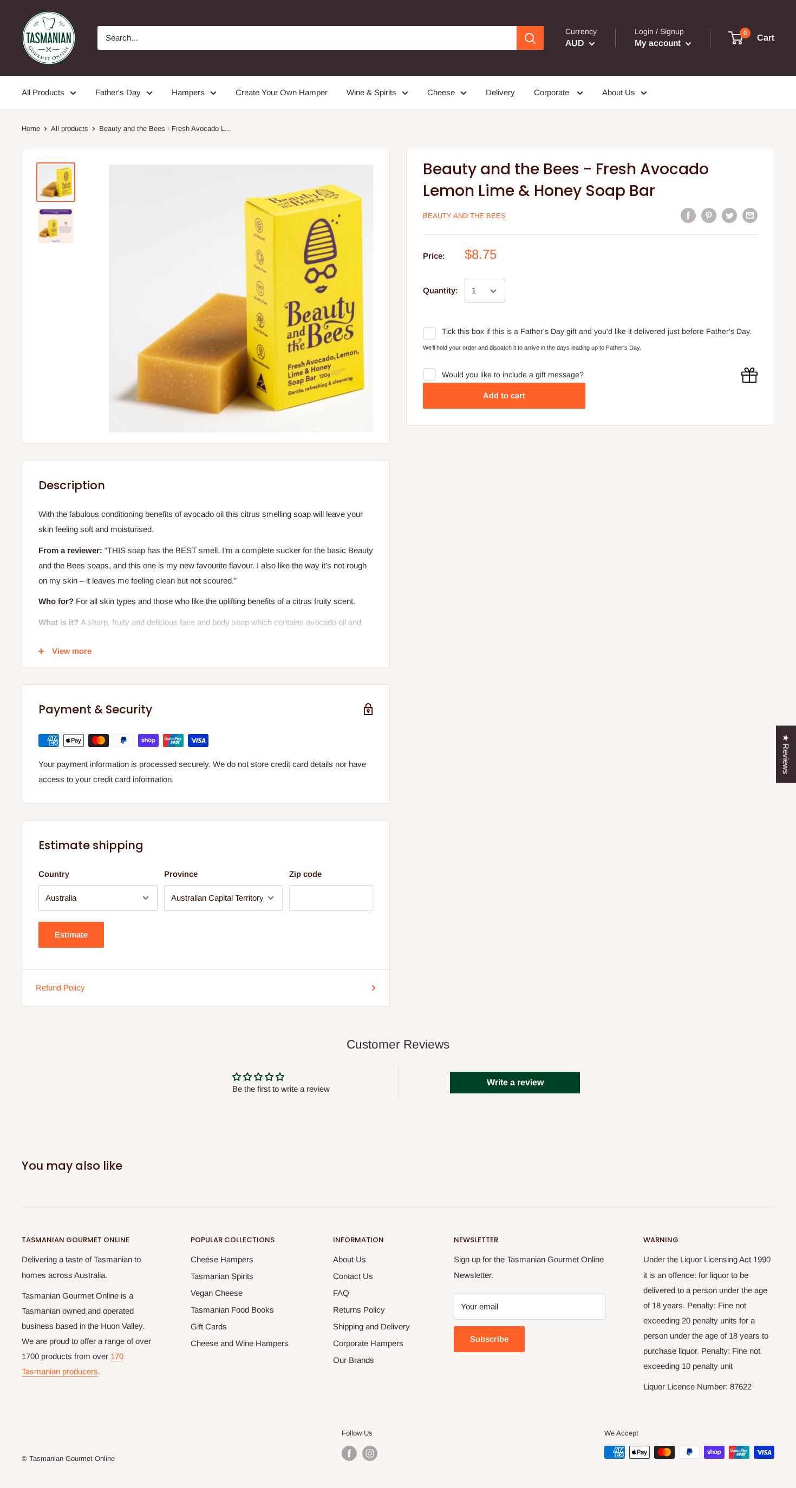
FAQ (341, 1292)
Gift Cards (209, 1326)
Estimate (71, 934)
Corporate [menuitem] (552, 92)
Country (53, 874)
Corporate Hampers (368, 1343)
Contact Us (353, 1276)
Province (181, 874)
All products (69, 128)
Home (31, 128)
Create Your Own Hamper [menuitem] (282, 92)
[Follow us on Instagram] (369, 1453)
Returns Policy (359, 1309)
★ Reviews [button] (786, 754)
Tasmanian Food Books (232, 1309)
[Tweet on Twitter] (729, 215)
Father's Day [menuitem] (118, 92)
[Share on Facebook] (688, 215)
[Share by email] (750, 215)
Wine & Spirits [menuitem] (371, 92)
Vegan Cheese (217, 1292)
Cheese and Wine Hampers (240, 1343)
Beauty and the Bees (464, 216)
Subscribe (489, 1338)
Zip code (305, 874)
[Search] (530, 38)
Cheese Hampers (222, 1259)
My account (659, 43)
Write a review (515, 1082)
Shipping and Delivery (371, 1326)
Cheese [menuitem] (441, 92)
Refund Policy (60, 987)
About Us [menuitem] (618, 92)
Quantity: (440, 291)
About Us (349, 1259)
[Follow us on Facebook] (349, 1453)
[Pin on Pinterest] (708, 215)
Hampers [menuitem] (188, 92)
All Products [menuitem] (43, 92)
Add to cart (504, 396)
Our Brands (353, 1360)
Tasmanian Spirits (222, 1276)
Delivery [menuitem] (500, 92)
